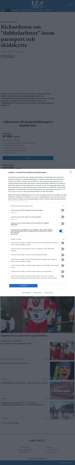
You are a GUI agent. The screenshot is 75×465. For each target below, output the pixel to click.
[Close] (71, 172)
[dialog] (37, 232)
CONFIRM (23, 285)
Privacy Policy (48, 292)
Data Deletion (26, 292)
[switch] (61, 210)
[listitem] (37, 206)
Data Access (37, 292)
